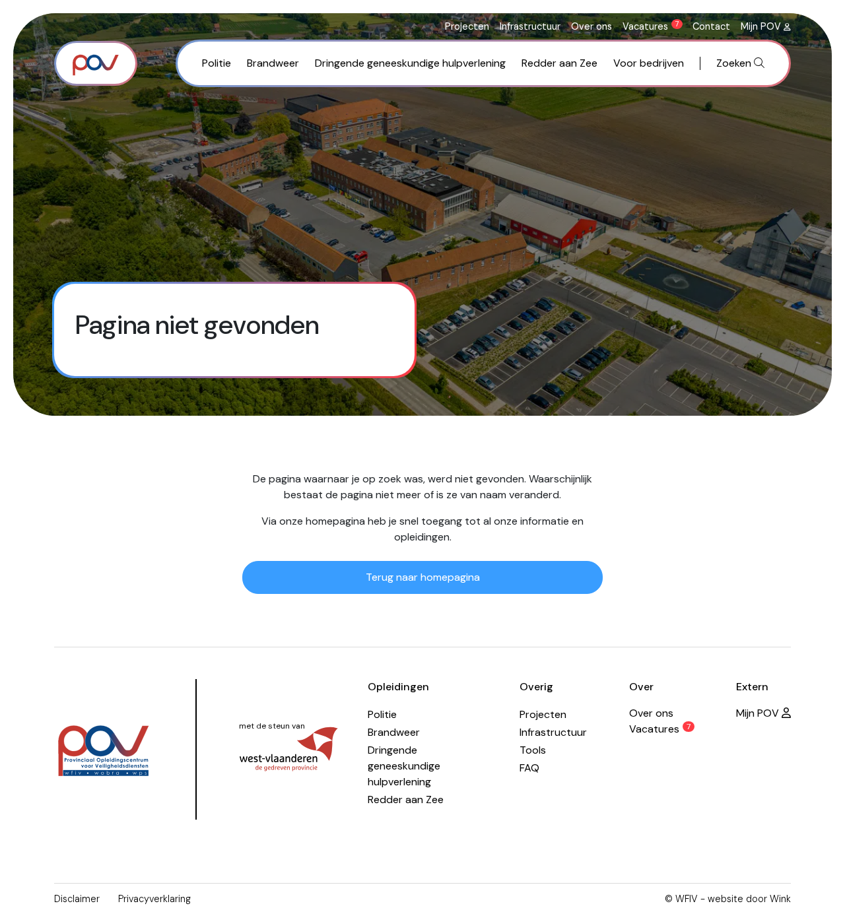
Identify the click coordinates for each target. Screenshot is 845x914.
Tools (533, 750)
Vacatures (651, 26)
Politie (216, 63)
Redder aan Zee (559, 63)
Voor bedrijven (648, 63)
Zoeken (735, 63)
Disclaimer (77, 899)
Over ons (591, 26)
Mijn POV (762, 26)
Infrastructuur (530, 26)
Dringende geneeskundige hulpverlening (410, 63)
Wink (780, 899)
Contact (711, 26)
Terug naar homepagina (423, 577)
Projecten (467, 26)
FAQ (529, 768)
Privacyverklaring (154, 899)
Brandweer (273, 63)
